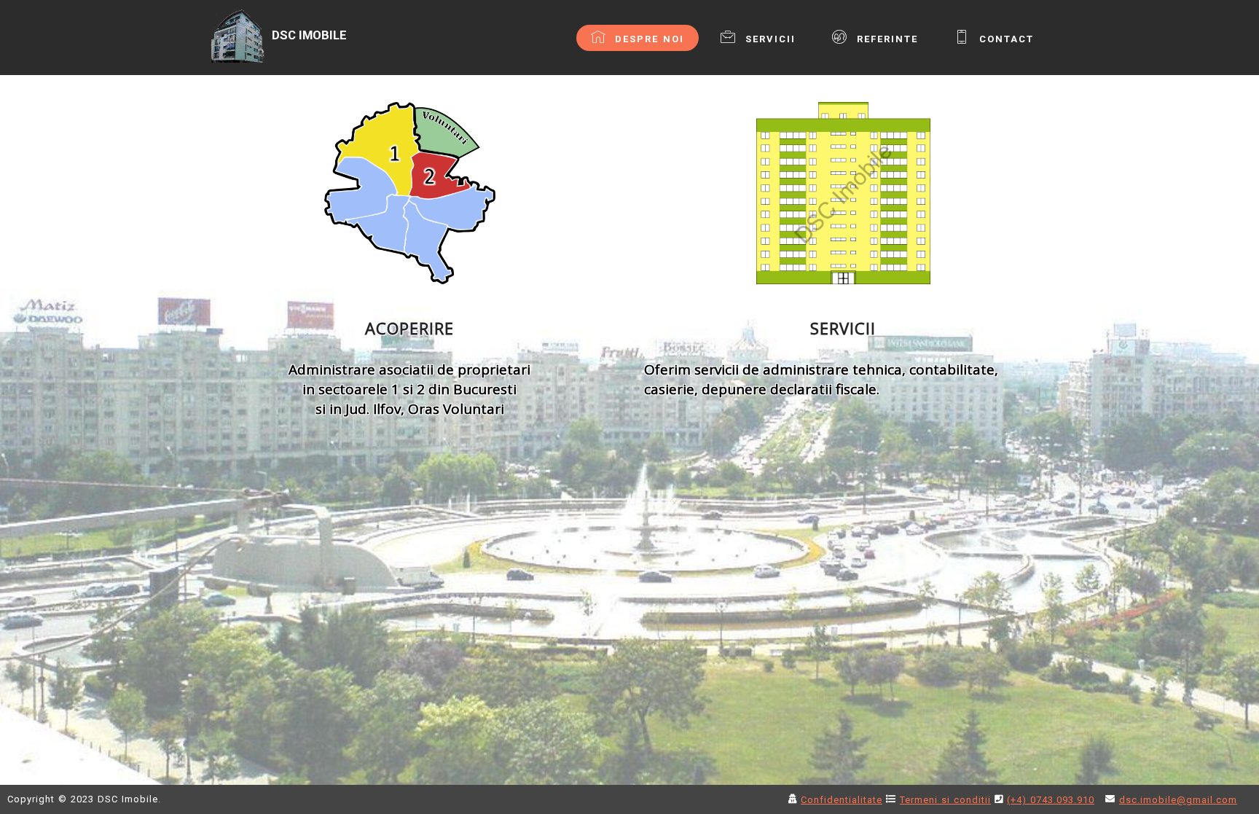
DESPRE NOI (647, 39)
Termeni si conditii (945, 799)
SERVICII (768, 39)
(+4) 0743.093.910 (1050, 799)
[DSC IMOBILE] (303, 59)
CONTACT (1004, 39)
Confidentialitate (841, 799)
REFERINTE (885, 39)
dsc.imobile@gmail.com (1178, 799)
